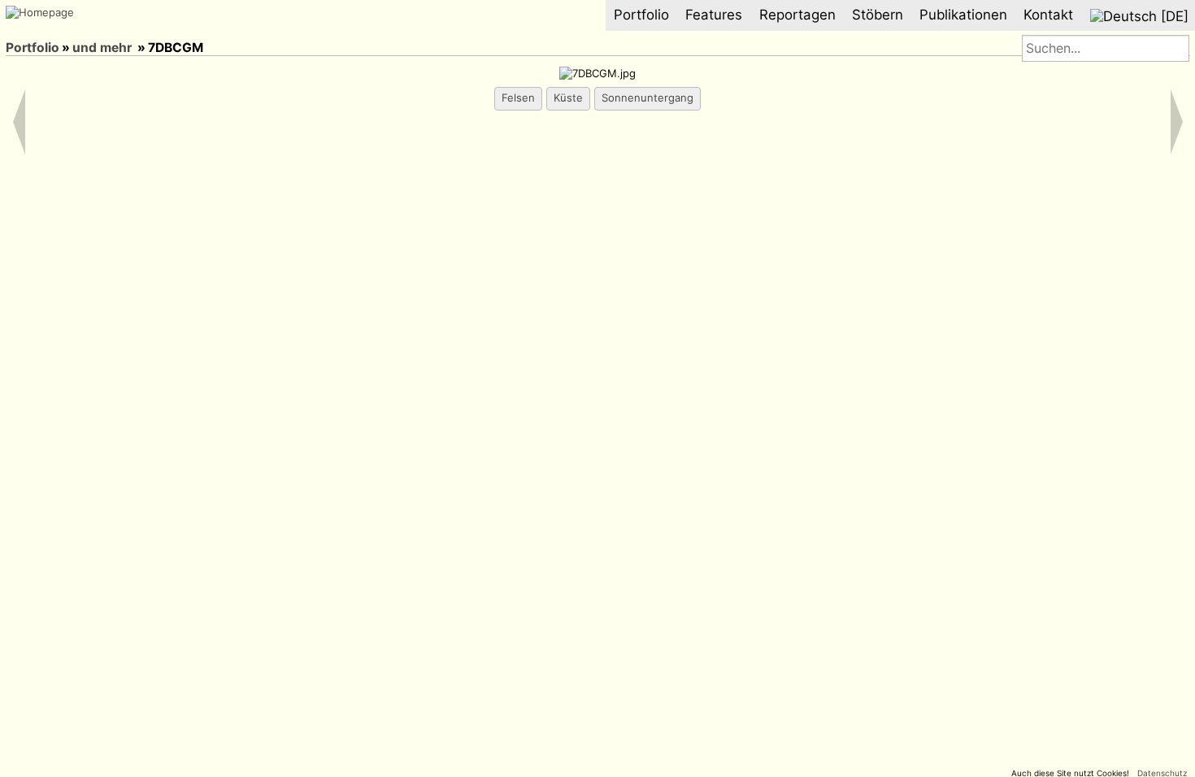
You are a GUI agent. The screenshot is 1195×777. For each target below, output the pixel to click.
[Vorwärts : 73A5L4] (58, 29)
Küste (568, 97)
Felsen (518, 97)
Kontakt (1048, 15)
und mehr (102, 47)
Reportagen (797, 15)
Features (713, 15)
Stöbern (877, 15)
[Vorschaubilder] (16, 29)
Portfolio (641, 15)
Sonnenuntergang (647, 97)
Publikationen (963, 15)
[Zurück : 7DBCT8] (37, 29)
